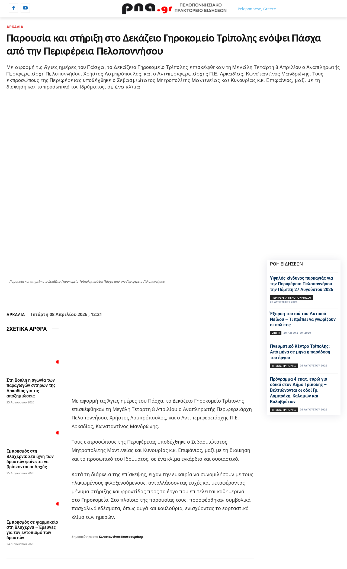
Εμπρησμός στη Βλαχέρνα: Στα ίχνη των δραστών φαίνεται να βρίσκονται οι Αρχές (30, 458)
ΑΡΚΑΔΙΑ (15, 26)
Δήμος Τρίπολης (284, 366)
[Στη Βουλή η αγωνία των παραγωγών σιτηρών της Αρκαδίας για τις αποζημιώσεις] (33, 356)
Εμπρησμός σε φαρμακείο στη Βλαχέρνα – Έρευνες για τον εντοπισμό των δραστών (32, 530)
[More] (175, 296)
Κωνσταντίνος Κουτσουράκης (121, 537)
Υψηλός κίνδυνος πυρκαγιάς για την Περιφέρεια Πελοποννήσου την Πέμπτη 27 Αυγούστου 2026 (301, 284)
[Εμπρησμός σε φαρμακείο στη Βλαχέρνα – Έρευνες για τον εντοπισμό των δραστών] (33, 497)
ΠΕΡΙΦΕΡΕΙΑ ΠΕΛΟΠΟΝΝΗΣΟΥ (291, 297)
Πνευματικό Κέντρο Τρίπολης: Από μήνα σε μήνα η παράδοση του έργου (300, 352)
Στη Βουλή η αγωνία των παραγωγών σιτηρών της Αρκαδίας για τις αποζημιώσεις (31, 388)
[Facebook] (13, 8)
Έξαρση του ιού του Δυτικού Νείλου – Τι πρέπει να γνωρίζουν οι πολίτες (303, 319)
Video (276, 333)
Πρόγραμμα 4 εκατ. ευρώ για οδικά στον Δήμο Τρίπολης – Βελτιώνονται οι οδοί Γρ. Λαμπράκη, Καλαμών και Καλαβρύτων (298, 390)
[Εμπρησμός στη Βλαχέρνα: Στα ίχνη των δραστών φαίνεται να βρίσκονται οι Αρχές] (33, 427)
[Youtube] (25, 8)
